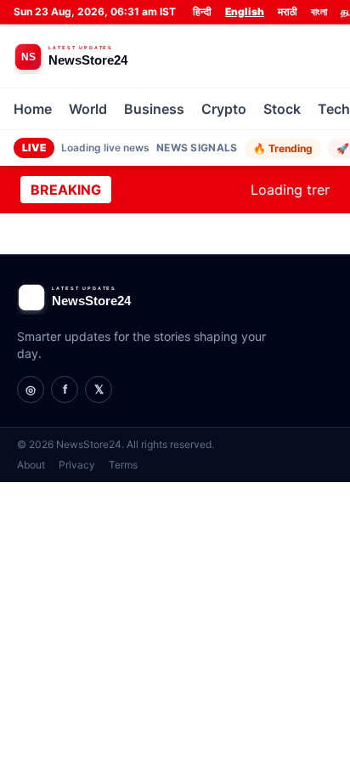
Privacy (77, 464)
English (244, 11)
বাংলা (319, 11)
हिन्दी (202, 11)
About (31, 464)
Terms (123, 464)
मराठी (287, 11)
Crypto (223, 108)
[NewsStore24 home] (103, 56)
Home (33, 108)
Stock (282, 108)
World (88, 108)
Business (154, 108)
